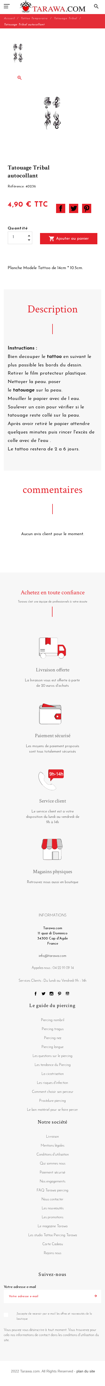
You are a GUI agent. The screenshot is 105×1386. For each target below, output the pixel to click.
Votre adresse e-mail (20, 1287)
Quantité (18, 228)
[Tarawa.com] (52, 6)
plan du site (85, 1371)
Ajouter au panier (69, 239)
